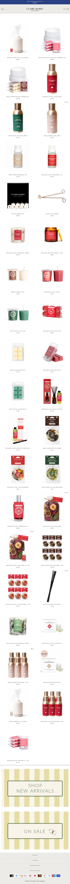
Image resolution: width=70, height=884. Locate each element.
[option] (35, 2)
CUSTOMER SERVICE (35, 865)
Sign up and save (35, 870)
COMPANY (35, 855)
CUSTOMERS (35, 860)
